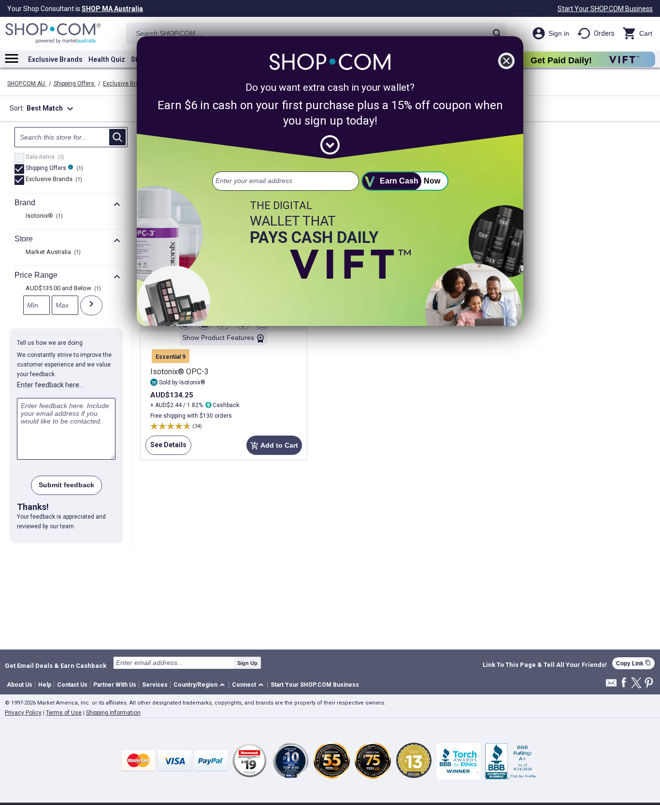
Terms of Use (64, 712)
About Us (19, 684)
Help (44, 684)
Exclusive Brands (55, 59)
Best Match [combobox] (51, 108)
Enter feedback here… (50, 384)
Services (155, 684)
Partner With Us (114, 684)
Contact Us (72, 684)
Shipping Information (113, 712)
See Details (166, 448)
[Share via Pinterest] (649, 684)
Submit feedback (66, 485)
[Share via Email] (611, 685)
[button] (200, 685)
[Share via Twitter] (636, 684)
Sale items (43, 157)
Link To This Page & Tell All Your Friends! (545, 665)
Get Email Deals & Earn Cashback (55, 665)
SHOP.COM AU (26, 83)
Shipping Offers (75, 83)
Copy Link (633, 663)
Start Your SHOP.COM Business (605, 8)
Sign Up (247, 663)
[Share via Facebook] (623, 683)
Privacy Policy (23, 712)
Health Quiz (106, 59)
